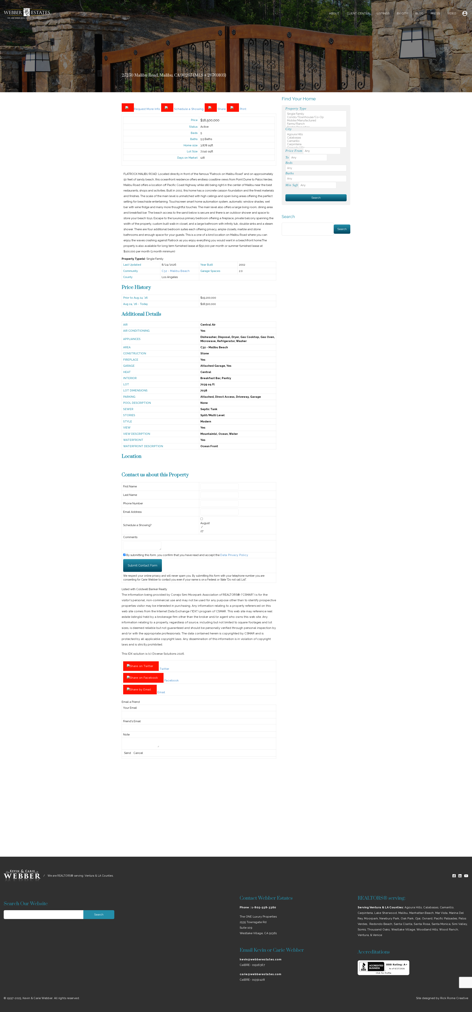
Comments (130, 537)
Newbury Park (389, 918)
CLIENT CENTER (358, 13)
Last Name (130, 495)
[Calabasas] (316, 137)
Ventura (363, 935)
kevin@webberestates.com (260, 959)
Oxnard (427, 918)
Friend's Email (132, 721)
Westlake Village (403, 929)
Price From (293, 151)
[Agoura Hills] (316, 134)
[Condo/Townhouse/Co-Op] (316, 117)
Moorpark (371, 918)
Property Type (295, 108)
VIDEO (451, 13)
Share (222, 109)
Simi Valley (459, 924)
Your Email (130, 707)
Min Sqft (291, 185)
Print (242, 109)
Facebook (171, 680)
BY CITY (402, 13)
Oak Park (407, 918)
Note (126, 734)
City (288, 129)
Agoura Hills (413, 907)
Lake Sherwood (385, 913)
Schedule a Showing (189, 109)
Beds (289, 163)
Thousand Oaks (378, 929)
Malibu (403, 913)
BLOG (419, 13)
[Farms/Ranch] (316, 123)
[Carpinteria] (316, 144)
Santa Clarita (403, 924)
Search (288, 216)
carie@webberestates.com (260, 974)
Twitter (164, 669)
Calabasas (430, 907)
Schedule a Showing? (137, 525)
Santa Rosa (422, 924)
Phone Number (133, 503)
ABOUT (334, 13)
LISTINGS (383, 13)
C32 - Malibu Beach (176, 271)
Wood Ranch (448, 929)
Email (161, 692)
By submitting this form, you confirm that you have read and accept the (187, 555)
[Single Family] (316, 113)
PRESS (435, 13)
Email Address (132, 512)
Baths (289, 173)
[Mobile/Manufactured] (316, 120)
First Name (130, 486)
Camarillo (447, 907)
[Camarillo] (316, 141)
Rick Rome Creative (454, 998)
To (287, 157)
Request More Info (147, 109)
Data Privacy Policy (234, 555)
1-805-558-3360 (263, 907)
